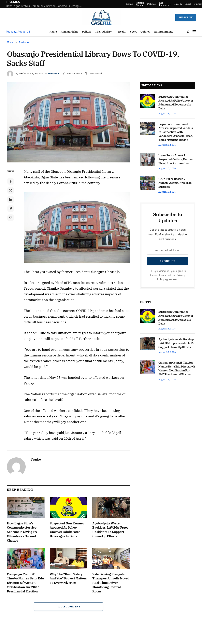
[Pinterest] (10, 208)
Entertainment (163, 31)
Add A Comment (68, 606)
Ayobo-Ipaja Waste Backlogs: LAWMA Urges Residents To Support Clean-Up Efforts (110, 529)
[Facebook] (10, 181)
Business (53, 73)
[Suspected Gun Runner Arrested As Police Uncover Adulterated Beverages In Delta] (68, 507)
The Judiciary (156, 4)
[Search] (188, 31)
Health (170, 3)
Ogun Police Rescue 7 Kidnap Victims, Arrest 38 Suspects (174, 182)
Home (122, 3)
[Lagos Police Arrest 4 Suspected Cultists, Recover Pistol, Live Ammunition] (147, 159)
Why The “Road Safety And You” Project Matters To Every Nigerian (68, 578)
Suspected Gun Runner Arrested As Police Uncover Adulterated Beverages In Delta (45, 5)
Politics (144, 3)
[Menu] (194, 31)
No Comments (74, 73)
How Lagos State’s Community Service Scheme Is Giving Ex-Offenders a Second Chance (22, 531)
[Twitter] (10, 190)
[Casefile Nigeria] (101, 17)
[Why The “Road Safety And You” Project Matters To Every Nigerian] (68, 558)
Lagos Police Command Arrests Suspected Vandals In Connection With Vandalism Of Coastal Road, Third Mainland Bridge (175, 132)
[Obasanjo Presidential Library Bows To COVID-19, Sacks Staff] (68, 122)
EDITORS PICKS (151, 85)
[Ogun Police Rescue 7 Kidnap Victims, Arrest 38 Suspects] (147, 183)
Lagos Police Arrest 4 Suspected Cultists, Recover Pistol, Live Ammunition (176, 159)
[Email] (10, 217)
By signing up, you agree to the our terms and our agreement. (168, 275)
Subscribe (186, 17)
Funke (22, 73)
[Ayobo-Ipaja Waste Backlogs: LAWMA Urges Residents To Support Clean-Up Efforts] (111, 507)
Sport (180, 3)
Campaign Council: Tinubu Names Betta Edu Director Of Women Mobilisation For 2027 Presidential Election (25, 582)
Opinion (190, 3)
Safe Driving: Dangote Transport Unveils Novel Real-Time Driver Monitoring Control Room (110, 582)
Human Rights (132, 4)
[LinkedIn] (10, 199)
